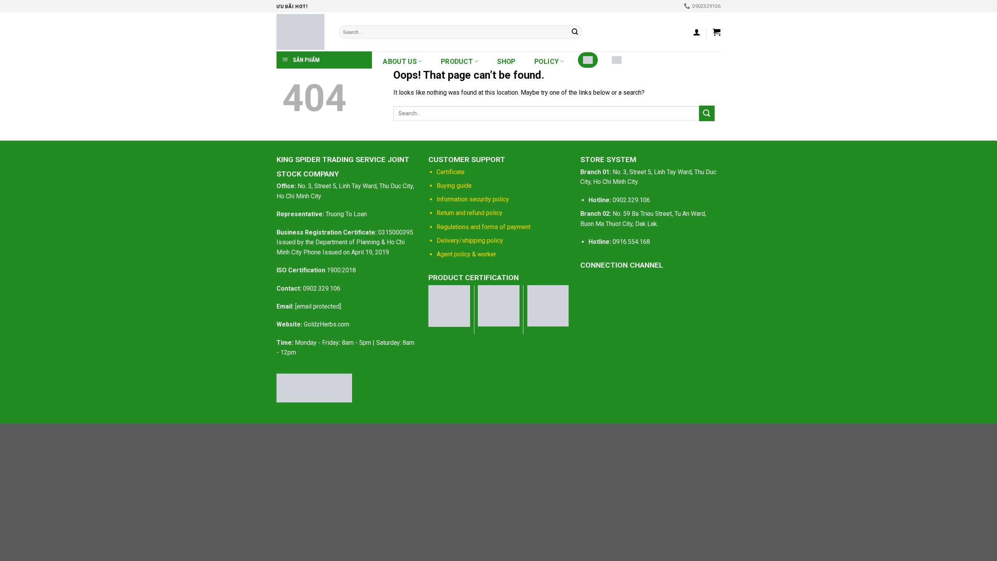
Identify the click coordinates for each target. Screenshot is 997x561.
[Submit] (574, 32)
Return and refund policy (469, 213)
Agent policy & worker (466, 254)
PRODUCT (457, 61)
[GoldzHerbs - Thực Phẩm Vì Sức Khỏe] (302, 31)
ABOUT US (400, 61)
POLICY (546, 61)
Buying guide (454, 185)
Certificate (451, 172)
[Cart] (716, 32)
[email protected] (318, 306)
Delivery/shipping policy (470, 240)
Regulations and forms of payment (483, 227)
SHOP (506, 61)
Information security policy (473, 199)
